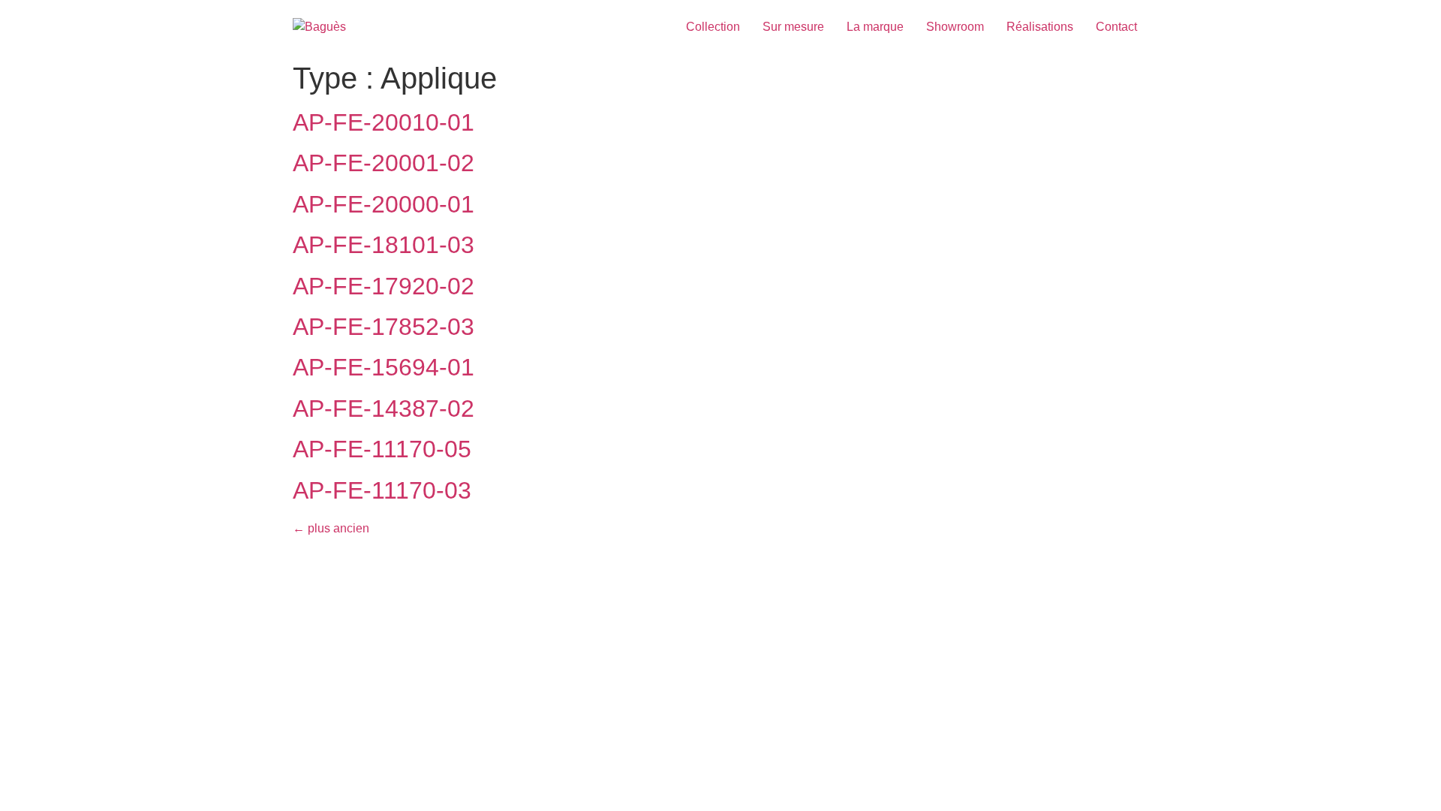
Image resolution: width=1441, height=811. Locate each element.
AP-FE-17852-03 (383, 326)
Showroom (955, 26)
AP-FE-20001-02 (383, 162)
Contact (1116, 26)
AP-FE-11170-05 (382, 449)
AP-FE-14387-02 (383, 408)
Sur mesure (793, 26)
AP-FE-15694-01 (383, 367)
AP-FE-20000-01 (383, 204)
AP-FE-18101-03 (383, 244)
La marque (875, 26)
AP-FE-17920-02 (383, 286)
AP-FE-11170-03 (382, 490)
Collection (713, 26)
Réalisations (1039, 26)
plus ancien (331, 528)
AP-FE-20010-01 (383, 122)
